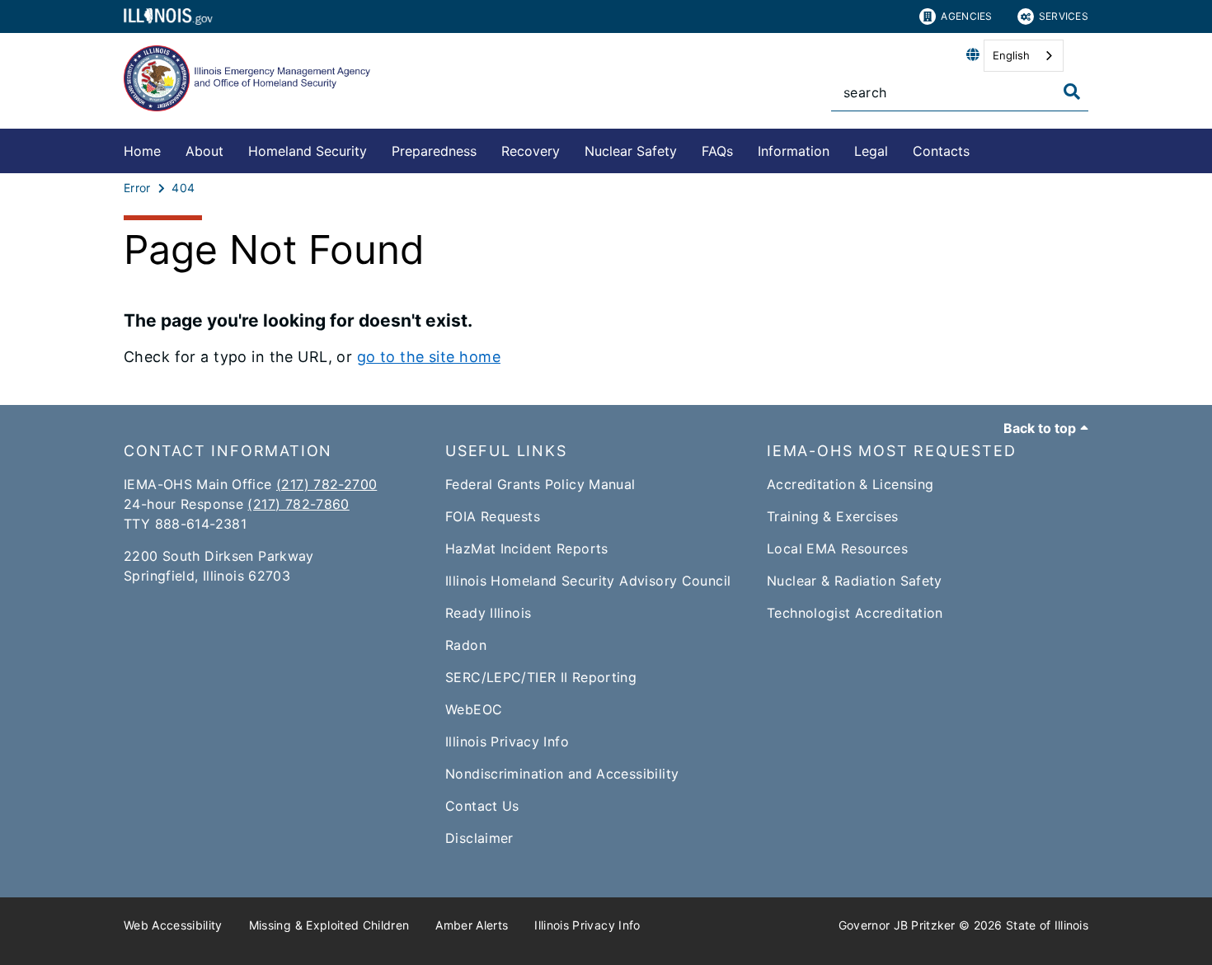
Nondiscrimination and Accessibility (562, 773)
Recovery (530, 151)
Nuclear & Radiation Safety (854, 580)
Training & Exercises (833, 516)
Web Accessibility (173, 925)
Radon (465, 645)
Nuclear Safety (631, 151)
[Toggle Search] (1072, 91)
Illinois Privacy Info (507, 741)
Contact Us (482, 806)
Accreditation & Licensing (850, 484)
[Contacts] (982, 148)
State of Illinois (1047, 925)
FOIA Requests (492, 516)
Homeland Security (307, 151)
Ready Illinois (488, 613)
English (1011, 55)
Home (142, 151)
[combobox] (1024, 56)
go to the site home (428, 356)
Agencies (966, 16)
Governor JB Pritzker (897, 925)
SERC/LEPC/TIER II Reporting (541, 677)
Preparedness (434, 151)
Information (793, 151)
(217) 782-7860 (298, 504)
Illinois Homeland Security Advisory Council (587, 580)
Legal (871, 151)
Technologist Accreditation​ (855, 613)
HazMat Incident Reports (526, 548)
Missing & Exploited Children (329, 925)
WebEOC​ (473, 709)
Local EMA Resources (837, 548)
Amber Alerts (471, 925)
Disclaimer (479, 838)
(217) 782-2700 (326, 484)
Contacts (941, 151)
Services (1063, 16)
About (204, 151)
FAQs (717, 151)
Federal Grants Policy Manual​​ (540, 484)
